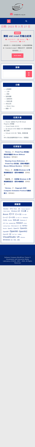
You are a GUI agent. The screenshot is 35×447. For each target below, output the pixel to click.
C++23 (18, 217)
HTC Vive (13, 209)
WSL (15, 240)
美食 (8, 94)
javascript (12, 223)
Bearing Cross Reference (15, 161)
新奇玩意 (9, 101)
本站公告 (8, 103)
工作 (8, 91)
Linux (25, 223)
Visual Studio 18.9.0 (12, 126)
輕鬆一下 (8, 108)
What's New (11, 106)
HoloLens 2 (23, 220)
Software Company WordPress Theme (16, 257)
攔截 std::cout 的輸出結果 (18, 36)
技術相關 (8, 96)
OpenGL (23, 228)
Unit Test (14, 234)
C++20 (12, 217)
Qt (10, 234)
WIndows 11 (8, 240)
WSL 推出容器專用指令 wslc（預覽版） (17, 137)
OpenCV (16, 228)
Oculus (5, 228)
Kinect (19, 223)
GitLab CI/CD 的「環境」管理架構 (17, 133)
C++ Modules (24, 217)
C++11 (18, 214)
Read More (16, 54)
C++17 (5, 217)
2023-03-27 (11, 39)
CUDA (5, 220)
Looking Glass (6, 225)
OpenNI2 (23, 231)
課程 (18, 239)
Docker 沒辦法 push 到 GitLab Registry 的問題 (15, 123)
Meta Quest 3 (15, 225)
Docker (6, 209)
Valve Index (6, 211)
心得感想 (8, 89)
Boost (5, 214)
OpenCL (10, 228)
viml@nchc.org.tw (13, 14)
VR (18, 237)
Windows (23, 237)
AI (27, 211)
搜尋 (17, 67)
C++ (11, 214)
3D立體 (23, 211)
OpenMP (6, 231)
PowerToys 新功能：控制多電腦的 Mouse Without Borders (17, 154)
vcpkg (19, 234)
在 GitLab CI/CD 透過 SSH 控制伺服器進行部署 (17, 129)
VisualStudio (9, 237)
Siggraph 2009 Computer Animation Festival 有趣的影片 (17, 190)
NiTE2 (24, 226)
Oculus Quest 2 (25, 209)
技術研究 (17, 33)
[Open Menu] (9, 21)
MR (19, 209)
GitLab (16, 220)
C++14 (24, 214)
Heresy (22, 39)
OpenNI (14, 231)
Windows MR (15, 211)
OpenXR (5, 234)
